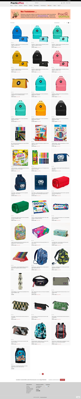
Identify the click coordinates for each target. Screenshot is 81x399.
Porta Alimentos (43, 5)
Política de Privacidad (29, 388)
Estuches (20, 5)
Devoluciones (28, 391)
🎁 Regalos (50, 5)
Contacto (27, 386)
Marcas (59, 5)
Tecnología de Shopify (43, 397)
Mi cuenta (27, 392)
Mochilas (25, 5)
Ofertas (54, 5)
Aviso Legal (28, 387)
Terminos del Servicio (29, 389)
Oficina (11, 5)
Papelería (30, 5)
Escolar (16, 5)
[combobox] (32, 3)
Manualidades (36, 5)
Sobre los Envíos (28, 390)
